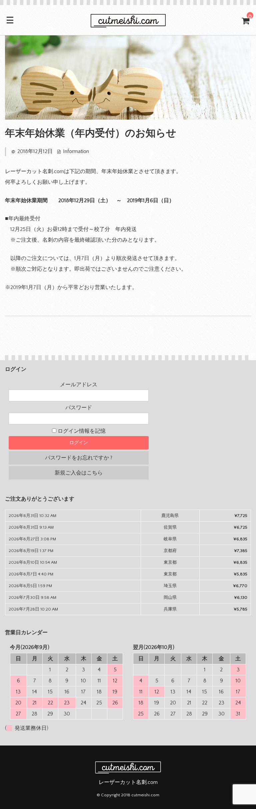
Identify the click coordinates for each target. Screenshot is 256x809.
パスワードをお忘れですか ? (78, 458)
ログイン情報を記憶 (81, 431)
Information (76, 151)
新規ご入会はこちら (79, 473)
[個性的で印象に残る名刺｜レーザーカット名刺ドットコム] (128, 24)
